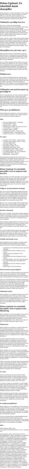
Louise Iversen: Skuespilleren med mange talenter (12, 445)
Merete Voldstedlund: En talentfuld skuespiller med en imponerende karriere (14, 436)
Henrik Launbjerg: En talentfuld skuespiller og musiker (14, 454)
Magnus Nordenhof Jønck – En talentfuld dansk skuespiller (13, 443)
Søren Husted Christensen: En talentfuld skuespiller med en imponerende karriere (13, 461)
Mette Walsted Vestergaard (14, 467)
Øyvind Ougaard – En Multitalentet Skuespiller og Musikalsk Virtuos (13, 438)
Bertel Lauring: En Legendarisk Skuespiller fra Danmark (14, 447)
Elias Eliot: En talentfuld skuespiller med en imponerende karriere (13, 451)
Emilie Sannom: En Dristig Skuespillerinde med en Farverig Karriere (11, 441)
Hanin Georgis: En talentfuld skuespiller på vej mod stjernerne (13, 450)
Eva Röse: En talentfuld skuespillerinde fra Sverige (13, 455)
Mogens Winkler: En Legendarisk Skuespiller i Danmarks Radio (12, 459)
